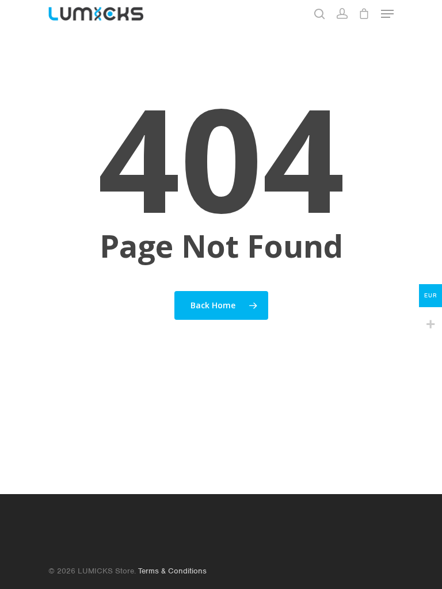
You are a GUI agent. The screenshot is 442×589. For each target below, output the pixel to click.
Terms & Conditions (172, 571)
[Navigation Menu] (387, 14)
